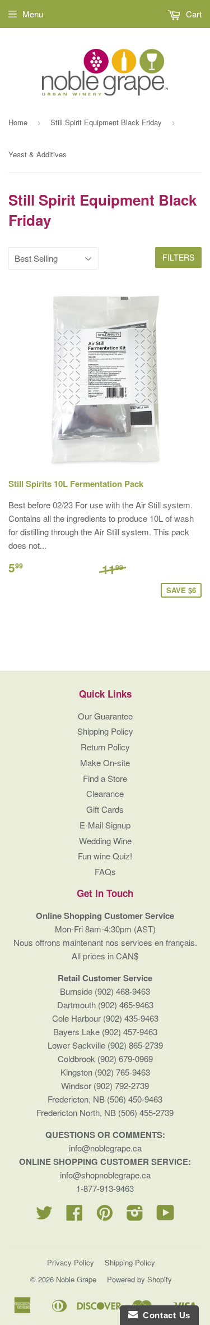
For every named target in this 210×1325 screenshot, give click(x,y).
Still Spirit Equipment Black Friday (106, 122)
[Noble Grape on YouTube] (165, 1216)
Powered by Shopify (139, 1279)
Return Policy (105, 747)
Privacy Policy (70, 1262)
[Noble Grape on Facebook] (74, 1216)
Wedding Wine (105, 840)
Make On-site (105, 762)
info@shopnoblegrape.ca (105, 1175)
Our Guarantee (105, 716)
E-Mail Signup (105, 825)
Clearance (105, 793)
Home (17, 122)
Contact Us (164, 1315)
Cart (193, 14)
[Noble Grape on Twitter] (44, 1216)
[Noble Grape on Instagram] (135, 1216)
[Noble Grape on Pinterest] (104, 1216)
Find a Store (105, 778)
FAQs (105, 871)
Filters (178, 257)
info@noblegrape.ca (105, 1148)
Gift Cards (105, 809)
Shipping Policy (105, 731)
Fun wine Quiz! (105, 856)
